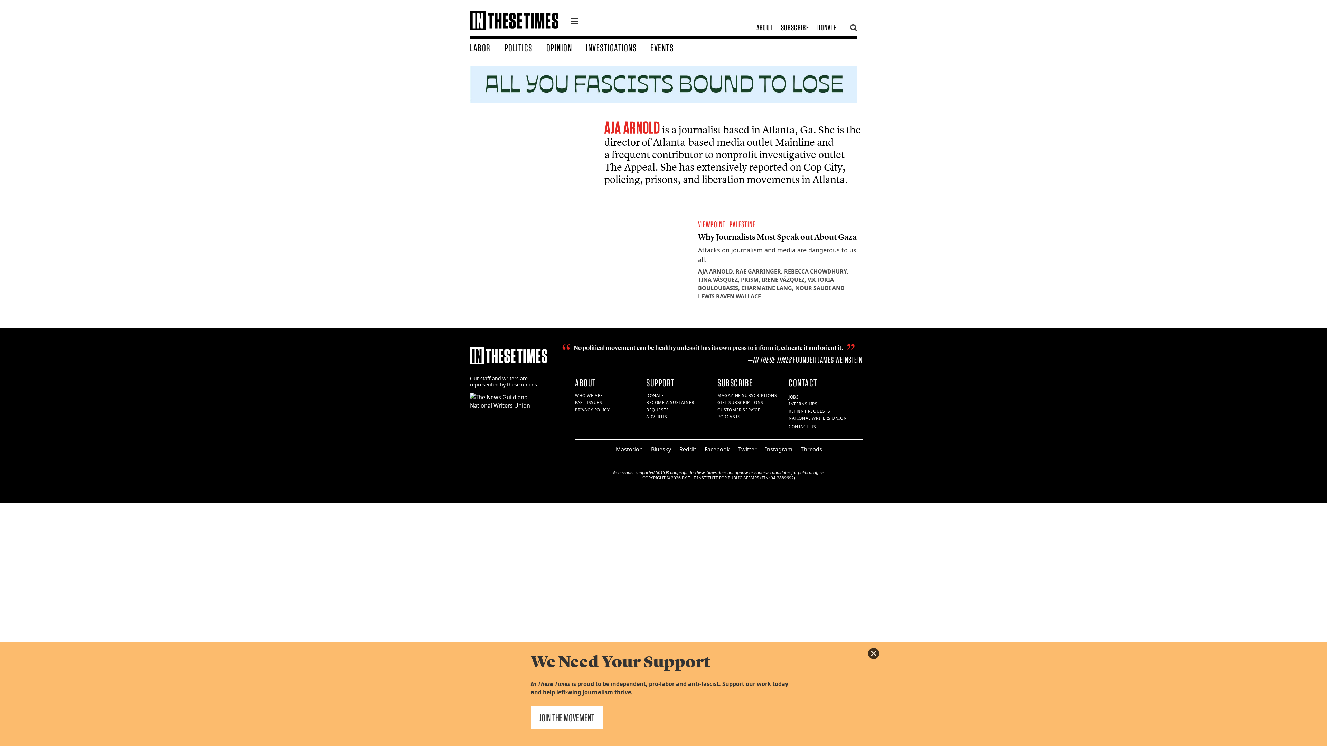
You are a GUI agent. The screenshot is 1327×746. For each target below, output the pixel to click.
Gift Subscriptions (740, 402)
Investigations (611, 47)
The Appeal (629, 167)
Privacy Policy (592, 410)
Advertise (658, 417)
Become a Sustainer (670, 402)
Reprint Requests (809, 411)
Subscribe (795, 27)
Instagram (778, 449)
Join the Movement (566, 717)
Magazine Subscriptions (747, 396)
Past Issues (588, 402)
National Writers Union (818, 418)
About (764, 27)
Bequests (657, 410)
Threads (811, 449)
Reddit (687, 449)
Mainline (795, 142)
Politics (519, 47)
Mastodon (629, 449)
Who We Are (589, 396)
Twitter (747, 449)
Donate (826, 27)
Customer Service (739, 410)
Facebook (717, 449)
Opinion (559, 47)
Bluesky (661, 449)
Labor (480, 47)
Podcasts (729, 417)
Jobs (794, 397)
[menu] (574, 22)
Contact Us (802, 427)
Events (662, 47)
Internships (803, 404)
